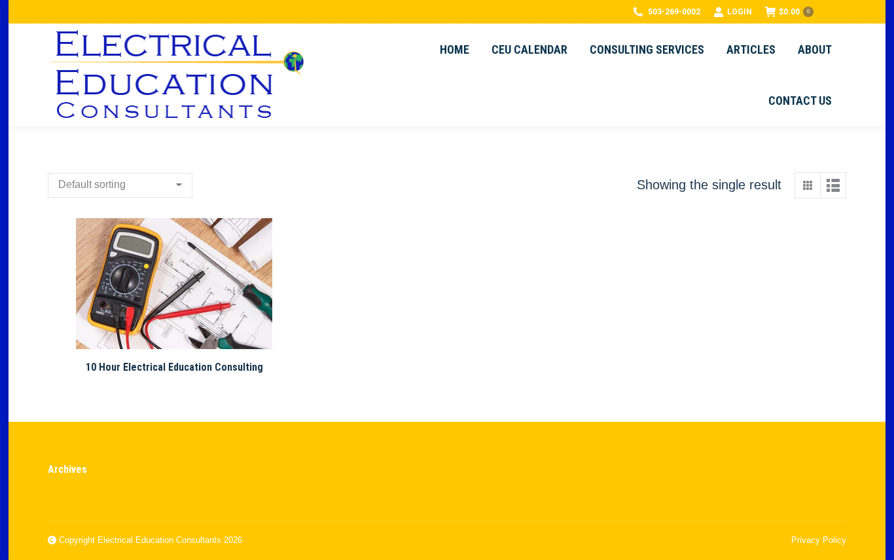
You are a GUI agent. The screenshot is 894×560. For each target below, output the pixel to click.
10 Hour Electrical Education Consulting (174, 367)
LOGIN (739, 11)
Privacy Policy (818, 540)
